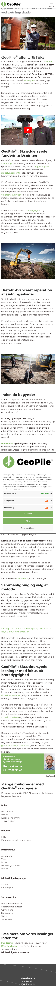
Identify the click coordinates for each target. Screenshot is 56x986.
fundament (22, 578)
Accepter (28, 514)
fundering (48, 61)
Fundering (7, 943)
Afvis (28, 521)
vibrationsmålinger (11, 195)
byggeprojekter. (42, 166)
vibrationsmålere (10, 717)
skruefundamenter (11, 173)
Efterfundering (9, 946)
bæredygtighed (33, 210)
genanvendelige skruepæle (15, 745)
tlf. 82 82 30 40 (12, 770)
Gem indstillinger (28, 528)
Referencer (7, 443)
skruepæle (29, 80)
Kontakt (8, 766)
